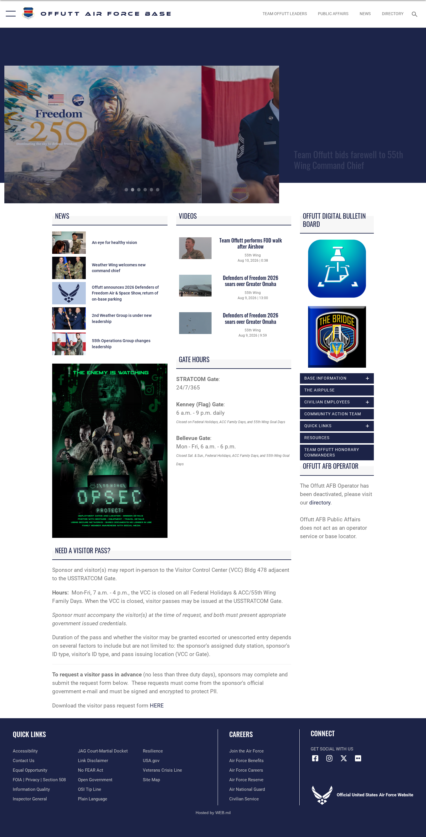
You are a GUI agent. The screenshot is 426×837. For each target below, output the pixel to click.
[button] (9, 14)
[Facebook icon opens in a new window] (315, 758)
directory (319, 502)
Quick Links (29, 734)
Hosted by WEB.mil (213, 812)
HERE (157, 705)
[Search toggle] (415, 13)
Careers (241, 734)
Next (252, 134)
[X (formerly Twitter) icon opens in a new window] (343, 758)
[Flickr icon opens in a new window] (358, 758)
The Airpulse (319, 390)
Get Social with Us (332, 749)
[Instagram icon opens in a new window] (329, 758)
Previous (31, 134)
